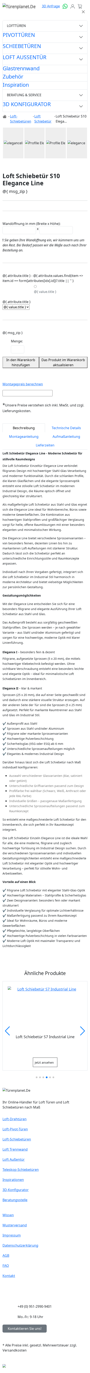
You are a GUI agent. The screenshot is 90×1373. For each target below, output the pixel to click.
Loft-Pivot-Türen (15, 1129)
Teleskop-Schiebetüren (21, 1169)
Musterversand (15, 1225)
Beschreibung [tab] (24, 428)
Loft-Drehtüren (15, 1119)
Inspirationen (13, 1179)
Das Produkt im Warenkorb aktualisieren (63, 362)
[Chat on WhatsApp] (65, 6)
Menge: (17, 341)
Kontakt (9, 1275)
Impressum (12, 1235)
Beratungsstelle (15, 1200)
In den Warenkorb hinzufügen (20, 362)
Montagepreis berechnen (23, 384)
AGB (6, 1255)
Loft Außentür (14, 1159)
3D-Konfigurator (16, 1189)
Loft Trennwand (15, 1149)
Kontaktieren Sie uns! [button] (24, 1328)
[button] (9, 143)
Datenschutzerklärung (20, 1245)
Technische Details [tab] (66, 428)
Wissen (8, 1215)
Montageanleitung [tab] (24, 436)
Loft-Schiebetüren (17, 1139)
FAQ (6, 1265)
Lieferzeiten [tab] (45, 445)
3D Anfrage (51, 6)
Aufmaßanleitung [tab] (66, 436)
